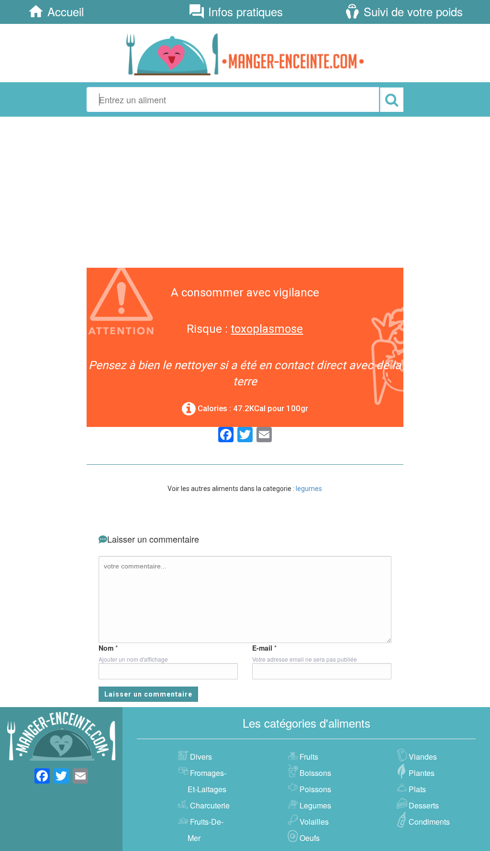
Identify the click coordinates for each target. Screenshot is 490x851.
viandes (423, 756)
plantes (421, 772)
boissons (315, 772)
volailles (314, 821)
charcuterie (210, 805)
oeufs (310, 837)
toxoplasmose (267, 329)
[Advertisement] (245, 191)
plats (417, 789)
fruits (309, 756)
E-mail (262, 648)
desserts (424, 805)
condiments (429, 821)
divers (201, 756)
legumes (309, 488)
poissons (315, 789)
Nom (106, 648)
